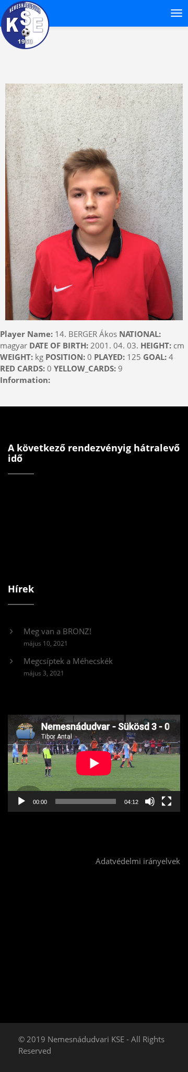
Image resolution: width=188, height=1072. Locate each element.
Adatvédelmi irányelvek (138, 861)
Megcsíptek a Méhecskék (68, 661)
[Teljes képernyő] (166, 801)
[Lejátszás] (21, 801)
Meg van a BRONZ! (57, 631)
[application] (94, 763)
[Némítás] (150, 801)
